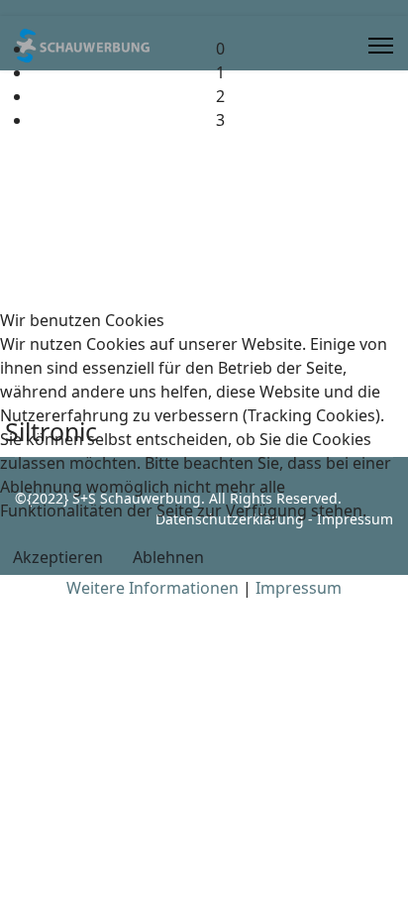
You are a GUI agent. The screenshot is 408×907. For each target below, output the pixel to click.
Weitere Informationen (152, 588)
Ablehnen (168, 557)
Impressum (298, 588)
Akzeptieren (58, 557)
